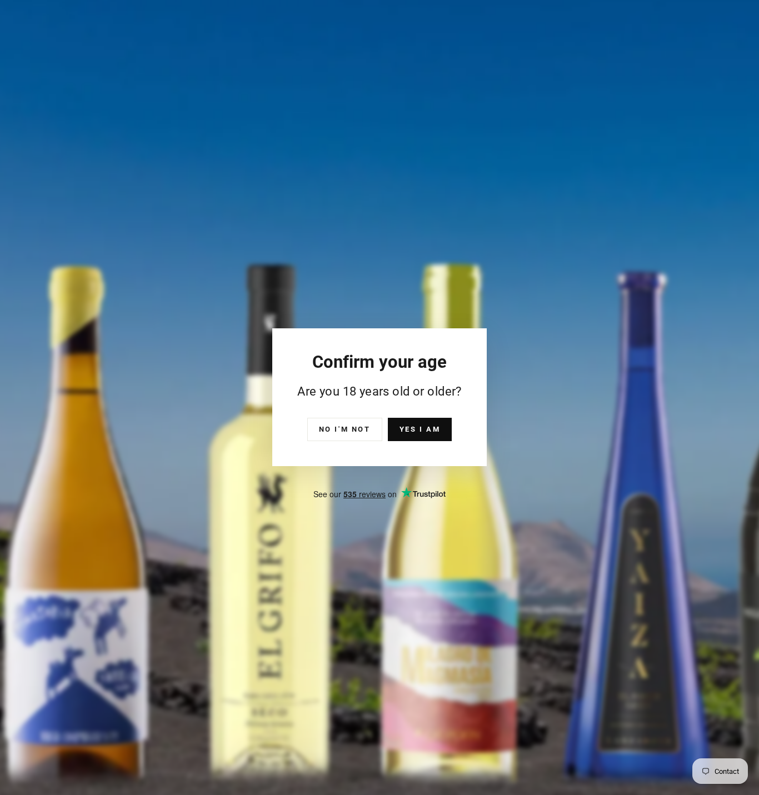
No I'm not (345, 429)
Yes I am (420, 429)
